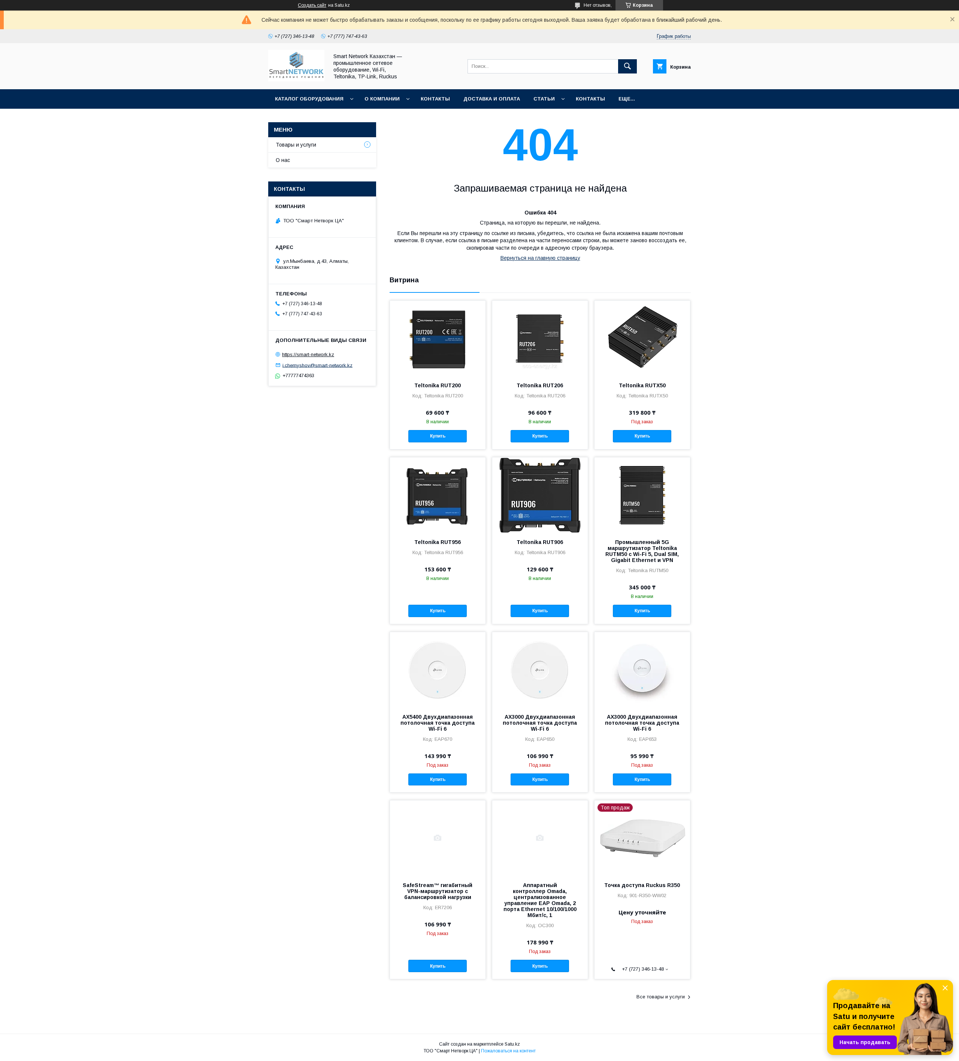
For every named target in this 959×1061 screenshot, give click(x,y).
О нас (283, 160)
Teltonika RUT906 (540, 542)
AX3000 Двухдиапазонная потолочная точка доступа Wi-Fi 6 (540, 723)
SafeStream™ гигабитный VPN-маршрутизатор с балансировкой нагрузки (437, 891)
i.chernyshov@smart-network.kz (317, 365)
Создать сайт (312, 5)
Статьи (544, 99)
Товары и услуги (296, 145)
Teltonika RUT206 (540, 385)
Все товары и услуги (660, 997)
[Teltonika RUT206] (540, 338)
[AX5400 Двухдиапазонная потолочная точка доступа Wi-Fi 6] (437, 669)
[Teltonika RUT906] (540, 494)
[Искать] (627, 66)
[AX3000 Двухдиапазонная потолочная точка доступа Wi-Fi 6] (540, 669)
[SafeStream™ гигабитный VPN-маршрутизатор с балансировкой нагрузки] (437, 837)
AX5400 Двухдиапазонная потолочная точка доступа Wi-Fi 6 (437, 723)
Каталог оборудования (309, 99)
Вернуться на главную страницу (540, 258)
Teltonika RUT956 (437, 542)
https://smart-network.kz (308, 354)
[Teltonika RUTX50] (642, 338)
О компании (382, 99)
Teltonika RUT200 (437, 385)
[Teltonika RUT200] (437, 338)
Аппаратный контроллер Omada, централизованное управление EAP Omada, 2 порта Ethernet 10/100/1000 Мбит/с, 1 (540, 900)
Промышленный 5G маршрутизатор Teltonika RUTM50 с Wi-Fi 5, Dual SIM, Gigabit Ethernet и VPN (642, 551)
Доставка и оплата (491, 99)
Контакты (435, 99)
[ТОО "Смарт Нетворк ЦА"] (296, 79)
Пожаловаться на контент (508, 1051)
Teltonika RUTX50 (642, 385)
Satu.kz (512, 1044)
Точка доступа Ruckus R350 (642, 885)
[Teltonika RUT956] (437, 494)
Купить (437, 436)
